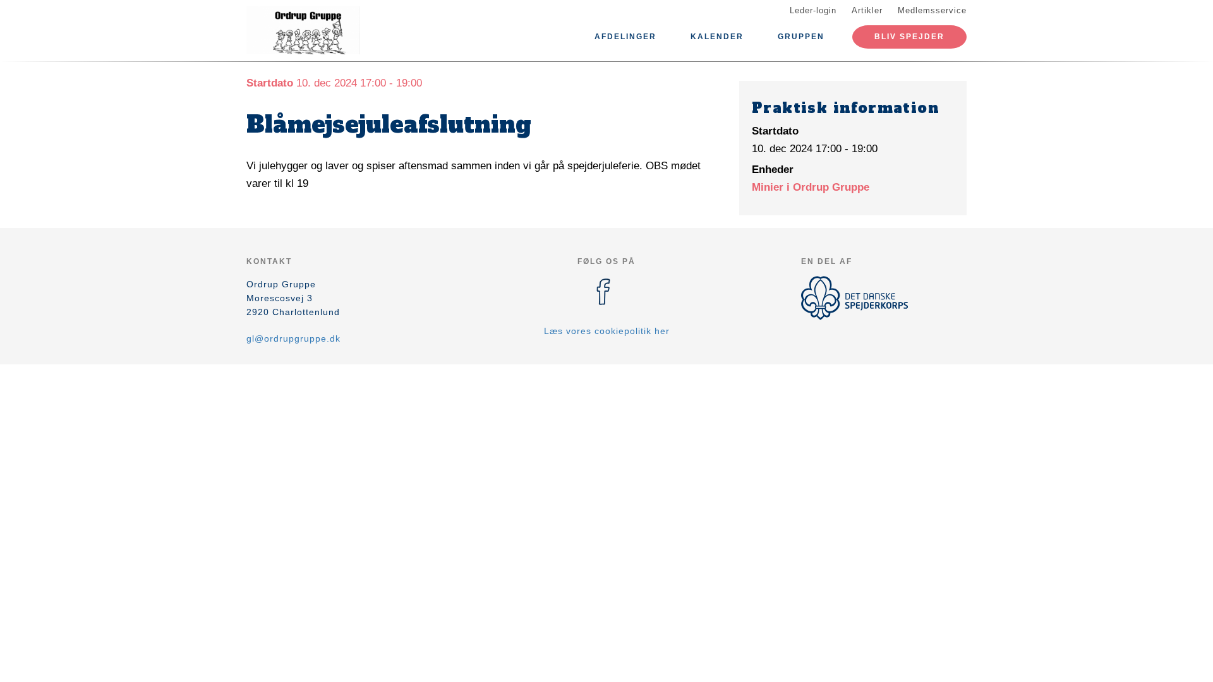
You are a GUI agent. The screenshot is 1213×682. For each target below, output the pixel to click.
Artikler (867, 10)
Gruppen (801, 36)
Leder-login (813, 10)
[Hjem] (303, 30)
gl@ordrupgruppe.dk (293, 338)
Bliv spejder (909, 36)
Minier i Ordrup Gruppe (810, 187)
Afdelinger (625, 36)
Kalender (717, 36)
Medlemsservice (932, 10)
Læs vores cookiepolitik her (607, 331)
